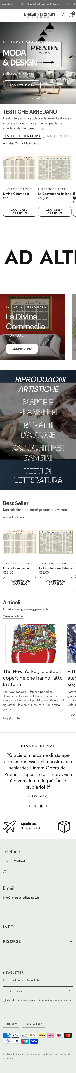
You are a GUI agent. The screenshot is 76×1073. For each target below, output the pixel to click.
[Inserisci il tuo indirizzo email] (69, 991)
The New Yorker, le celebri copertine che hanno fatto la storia (33, 677)
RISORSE (12, 941)
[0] (70, 15)
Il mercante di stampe (17, 188)
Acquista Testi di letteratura (21, 143)
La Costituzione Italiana (54, 194)
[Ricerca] (64, 15)
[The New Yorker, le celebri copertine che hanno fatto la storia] (34, 643)
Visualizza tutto (13, 616)
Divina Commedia (16, 194)
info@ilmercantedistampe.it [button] (21, 897)
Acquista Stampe (14, 517)
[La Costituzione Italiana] (55, 168)
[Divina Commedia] (19, 168)
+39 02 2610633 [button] (14, 861)
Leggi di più (11, 718)
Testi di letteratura (22, 136)
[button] (22, 85)
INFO (8, 927)
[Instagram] (7, 871)
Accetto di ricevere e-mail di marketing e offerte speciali (39, 1000)
